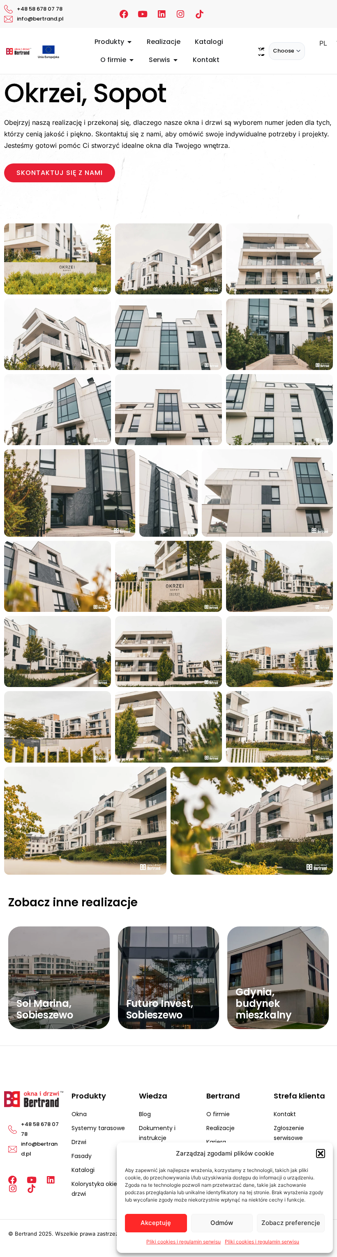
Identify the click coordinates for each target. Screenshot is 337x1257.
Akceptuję (156, 1223)
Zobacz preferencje (290, 1223)
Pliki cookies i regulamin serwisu (183, 1242)
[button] (320, 1153)
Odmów (221, 1223)
